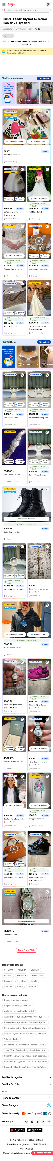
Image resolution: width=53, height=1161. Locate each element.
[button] (4, 4)
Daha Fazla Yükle (26, 950)
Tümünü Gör (44, 78)
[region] (27, 93)
